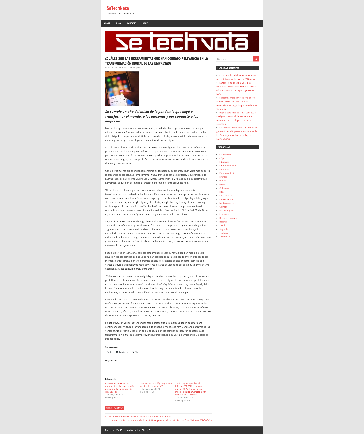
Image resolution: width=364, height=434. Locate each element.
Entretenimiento (227, 173)
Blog (118, 23)
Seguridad (224, 229)
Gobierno (224, 188)
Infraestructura (226, 195)
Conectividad (225, 154)
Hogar (222, 191)
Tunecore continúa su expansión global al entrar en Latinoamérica (138, 416)
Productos (224, 214)
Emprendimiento (227, 165)
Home (145, 23)
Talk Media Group (114, 408)
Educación (224, 161)
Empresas (137, 67)
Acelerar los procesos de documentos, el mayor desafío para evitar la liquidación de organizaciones (119, 387)
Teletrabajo (224, 236)
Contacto (131, 23)
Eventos (223, 176)
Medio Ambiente (227, 203)
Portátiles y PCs (226, 210)
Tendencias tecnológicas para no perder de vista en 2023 (156, 384)
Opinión (223, 206)
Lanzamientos (226, 199)
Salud (222, 225)
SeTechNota (118, 8)
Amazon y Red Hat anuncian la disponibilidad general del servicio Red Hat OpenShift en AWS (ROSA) (161, 420)
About (107, 23)
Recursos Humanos (228, 218)
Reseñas (223, 221)
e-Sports (223, 158)
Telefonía (223, 232)
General (223, 184)
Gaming (223, 180)
